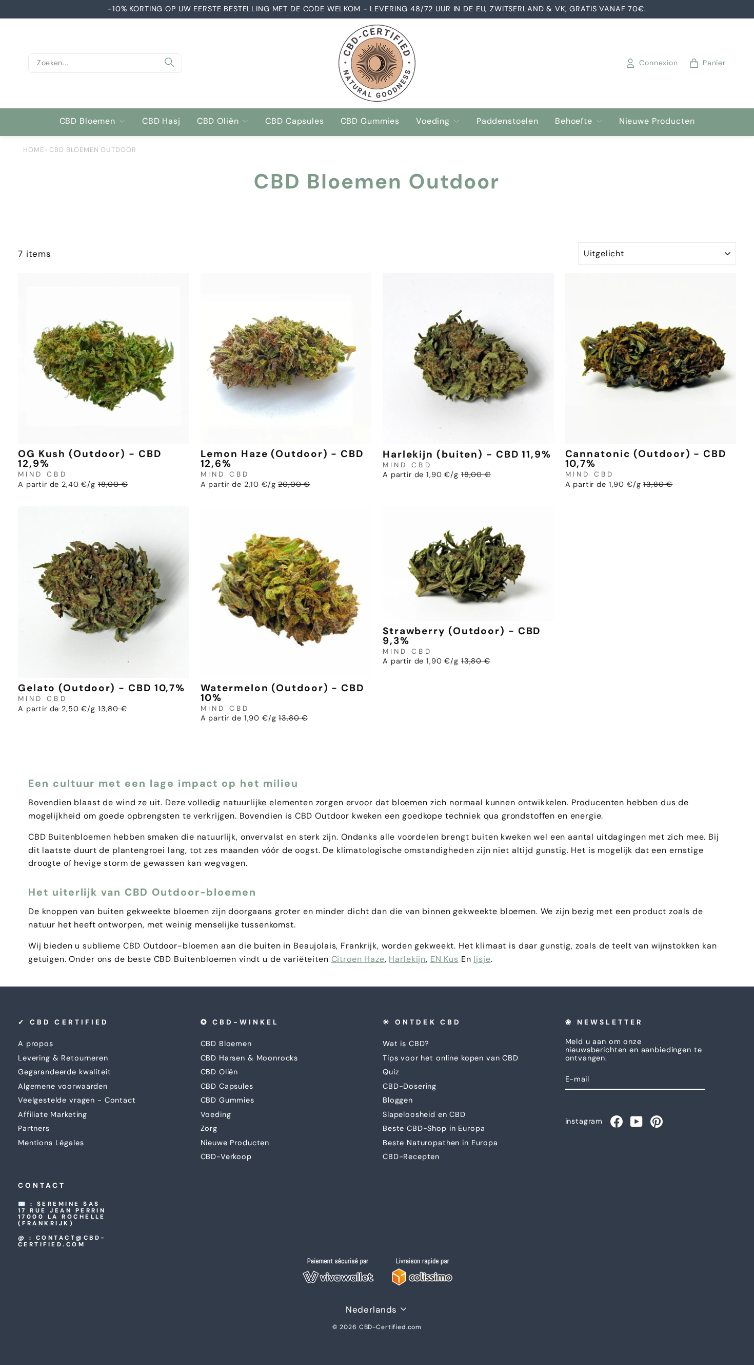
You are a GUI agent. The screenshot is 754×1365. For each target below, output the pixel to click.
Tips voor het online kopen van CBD (451, 1058)
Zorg (209, 1128)
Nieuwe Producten (657, 121)
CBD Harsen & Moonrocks (250, 1058)
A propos (35, 1043)
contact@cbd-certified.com (62, 1241)
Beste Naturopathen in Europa (440, 1142)
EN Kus (444, 959)
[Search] (169, 63)
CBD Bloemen (87, 121)
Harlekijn (407, 959)
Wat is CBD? (406, 1043)
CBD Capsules (294, 121)
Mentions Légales (51, 1142)
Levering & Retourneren (63, 1058)
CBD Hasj (161, 121)
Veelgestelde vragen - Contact (77, 1100)
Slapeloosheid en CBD (424, 1114)
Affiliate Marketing (52, 1114)
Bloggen (398, 1100)
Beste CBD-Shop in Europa (434, 1128)
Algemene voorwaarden (63, 1086)
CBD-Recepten (411, 1156)
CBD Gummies (370, 121)
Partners (34, 1128)
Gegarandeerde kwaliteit (64, 1071)
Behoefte (573, 121)
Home (33, 149)
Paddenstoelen (508, 121)
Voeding (433, 121)
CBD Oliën (218, 121)
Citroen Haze (358, 959)
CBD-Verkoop (226, 1156)
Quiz (391, 1071)
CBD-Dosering (409, 1086)
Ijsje (481, 959)
